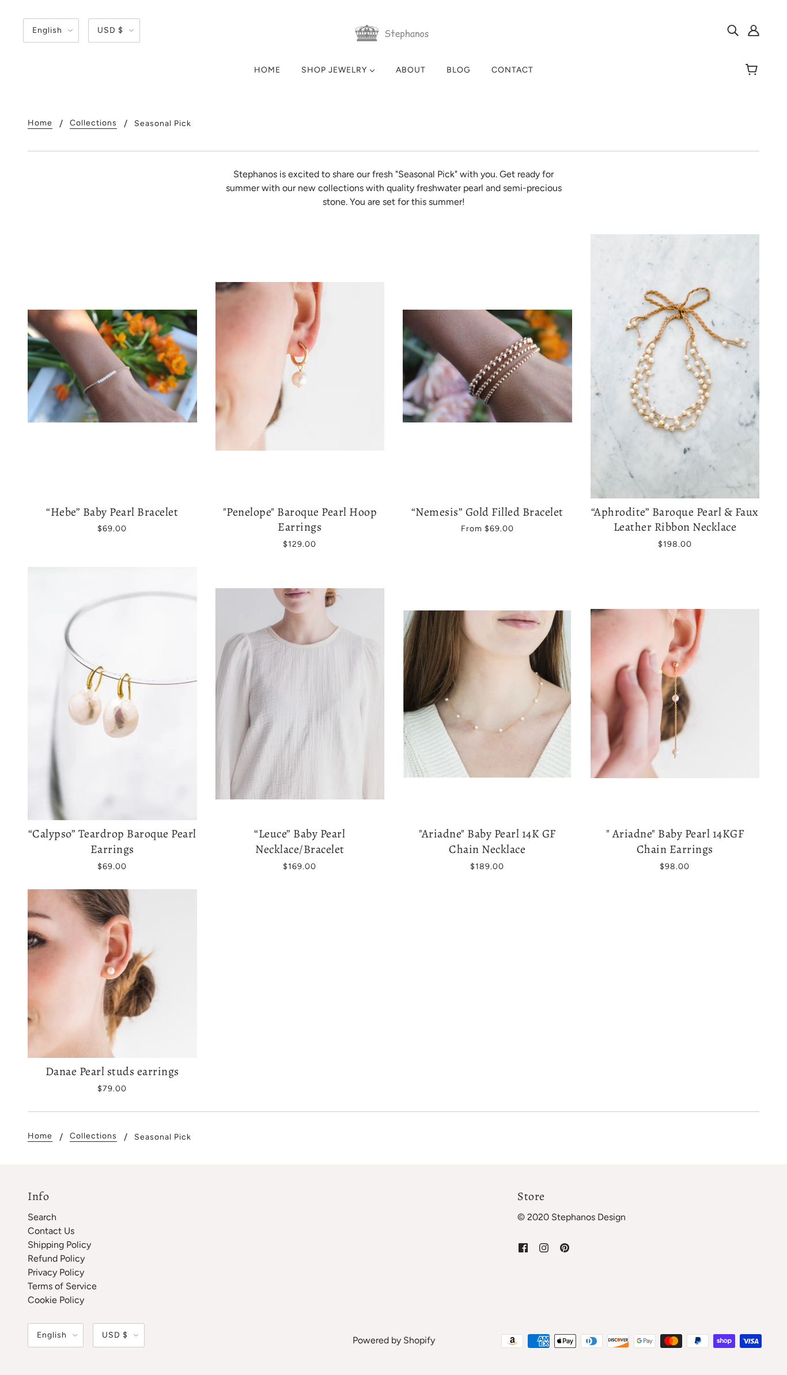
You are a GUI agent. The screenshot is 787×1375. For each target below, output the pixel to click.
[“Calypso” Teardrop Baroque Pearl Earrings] (112, 693)
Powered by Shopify (394, 1340)
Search (42, 1217)
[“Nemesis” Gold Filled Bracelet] (487, 366)
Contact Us (51, 1230)
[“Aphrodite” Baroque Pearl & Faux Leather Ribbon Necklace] (675, 366)
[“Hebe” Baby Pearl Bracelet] (112, 366)
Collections (93, 123)
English (47, 30)
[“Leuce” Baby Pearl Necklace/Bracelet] (300, 693)
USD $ (110, 30)
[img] (732, 29)
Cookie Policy (56, 1299)
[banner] (393, 32)
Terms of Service (62, 1286)
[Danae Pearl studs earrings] (112, 973)
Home (40, 123)
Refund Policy (56, 1258)
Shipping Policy (59, 1244)
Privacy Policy (56, 1272)
